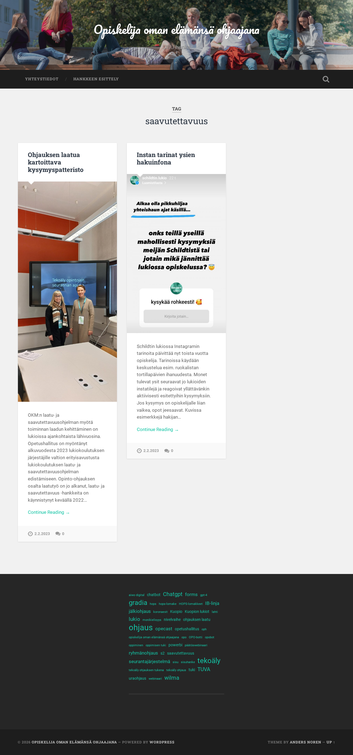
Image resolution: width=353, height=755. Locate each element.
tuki (192, 670)
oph (204, 629)
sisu (175, 662)
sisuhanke (188, 662)
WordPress (162, 742)
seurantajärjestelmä (149, 661)
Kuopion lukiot (197, 611)
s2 (163, 653)
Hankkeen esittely (96, 78)
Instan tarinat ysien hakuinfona (166, 158)
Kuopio (176, 611)
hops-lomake (167, 604)
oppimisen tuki (156, 645)
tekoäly (208, 660)
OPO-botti (195, 637)
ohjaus (141, 627)
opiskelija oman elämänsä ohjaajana (154, 637)
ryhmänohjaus (143, 653)
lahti (215, 612)
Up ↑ (331, 742)
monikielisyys (152, 620)
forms (191, 594)
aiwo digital (137, 595)
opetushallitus (187, 629)
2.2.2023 (42, 533)
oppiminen (136, 645)
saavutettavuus (180, 653)
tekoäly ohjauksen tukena (146, 670)
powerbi (175, 645)
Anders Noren (305, 742)
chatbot (154, 594)
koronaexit (160, 612)
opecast (163, 628)
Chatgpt (173, 594)
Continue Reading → (49, 512)
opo (183, 637)
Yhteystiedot (41, 78)
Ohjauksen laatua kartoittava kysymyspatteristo (56, 162)
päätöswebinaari (196, 645)
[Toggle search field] (326, 79)
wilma (171, 677)
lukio (134, 619)
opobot (209, 637)
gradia (138, 603)
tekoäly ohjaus (176, 670)
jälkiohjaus (140, 611)
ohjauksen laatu (196, 619)
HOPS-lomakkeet (191, 604)
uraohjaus (137, 678)
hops (153, 604)
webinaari (155, 678)
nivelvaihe (172, 619)
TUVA (203, 669)
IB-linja (212, 603)
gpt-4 (203, 595)
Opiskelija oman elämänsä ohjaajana (176, 29)
